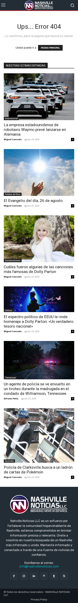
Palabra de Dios (12, 194)
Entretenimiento (12, 260)
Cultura (8, 310)
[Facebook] (13, 576)
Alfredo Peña (11, 398)
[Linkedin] (34, 576)
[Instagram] (24, 576)
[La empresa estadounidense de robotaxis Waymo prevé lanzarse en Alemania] (39, 96)
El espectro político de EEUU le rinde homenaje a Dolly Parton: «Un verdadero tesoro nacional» (38, 322)
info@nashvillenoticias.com (39, 566)
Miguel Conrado (13, 139)
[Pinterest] (44, 576)
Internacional (11, 118)
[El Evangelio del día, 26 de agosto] (39, 172)
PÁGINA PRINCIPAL (50, 47)
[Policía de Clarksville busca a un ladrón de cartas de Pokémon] (39, 435)
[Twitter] (64, 576)
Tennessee (10, 377)
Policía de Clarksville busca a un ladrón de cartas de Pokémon (38, 469)
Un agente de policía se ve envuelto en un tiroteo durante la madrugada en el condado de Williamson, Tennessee (37, 389)
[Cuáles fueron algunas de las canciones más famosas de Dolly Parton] (39, 238)
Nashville (9, 461)
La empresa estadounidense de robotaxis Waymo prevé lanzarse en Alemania (35, 130)
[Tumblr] (54, 576)
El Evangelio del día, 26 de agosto (33, 200)
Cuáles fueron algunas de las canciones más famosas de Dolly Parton (38, 269)
